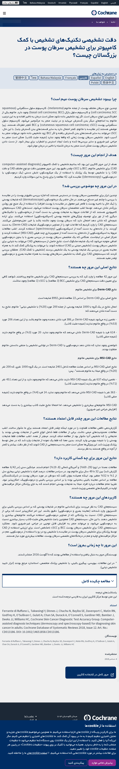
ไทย (25, 2)
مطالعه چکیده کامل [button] (96, 581)
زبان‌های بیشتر (9, 2)
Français (84, 2)
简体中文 (108, 82)
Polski (95, 82)
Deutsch (52, 2)
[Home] (104, 12)
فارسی (113, 2)
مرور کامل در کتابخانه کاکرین (93, 674)
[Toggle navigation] (4, 13)
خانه (113, 21)
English (104, 2)
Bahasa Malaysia (37, 2)
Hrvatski (62, 2)
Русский (73, 2)
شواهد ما (100, 21)
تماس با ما (29, 716)
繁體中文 (21, 78)
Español (94, 2)
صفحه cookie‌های (37, 753)
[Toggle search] (108, 13)
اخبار (31, 719)
